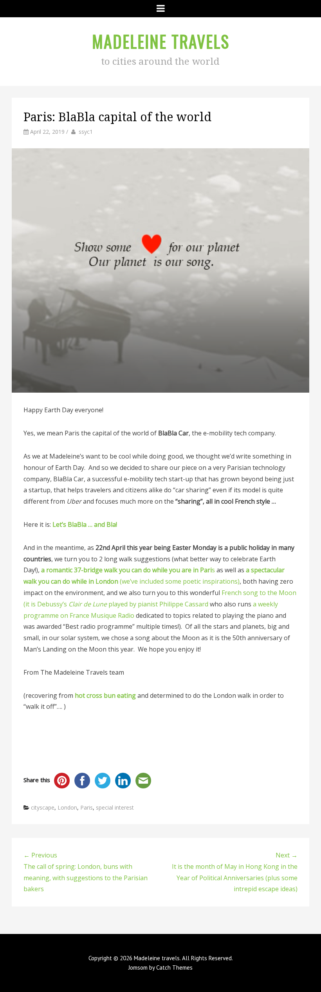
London (67, 807)
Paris (86, 807)
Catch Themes (174, 967)
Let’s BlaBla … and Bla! (85, 524)
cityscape (42, 807)
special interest (115, 807)
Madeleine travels (160, 41)
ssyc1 (86, 131)
